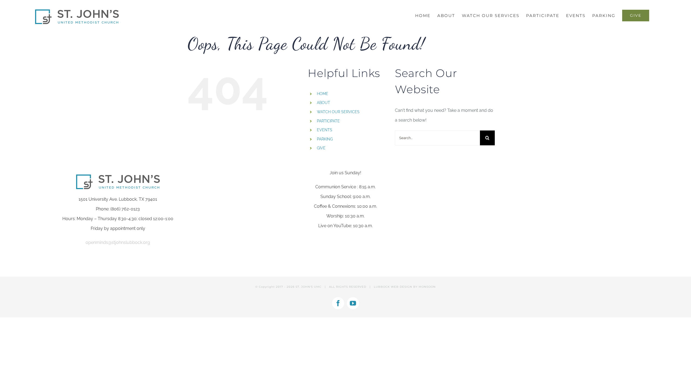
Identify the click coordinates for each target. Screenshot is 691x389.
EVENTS (324, 130)
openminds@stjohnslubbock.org (118, 242)
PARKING (325, 139)
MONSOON (427, 287)
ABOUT (323, 102)
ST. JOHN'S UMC (308, 287)
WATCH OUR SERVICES (338, 112)
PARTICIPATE (328, 121)
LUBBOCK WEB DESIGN (393, 287)
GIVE (321, 148)
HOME (322, 94)
